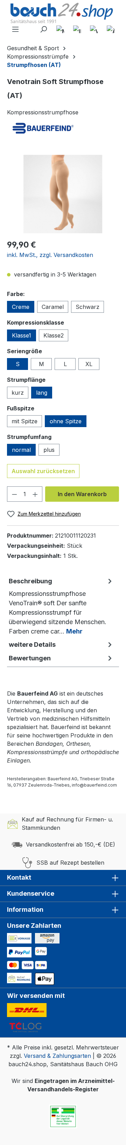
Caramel (53, 306)
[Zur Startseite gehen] (63, 13)
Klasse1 (21, 335)
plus (49, 449)
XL (88, 364)
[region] (63, 194)
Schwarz (87, 306)
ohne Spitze (66, 421)
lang (41, 392)
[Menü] (15, 29)
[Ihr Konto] (77, 29)
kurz (18, 392)
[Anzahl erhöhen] (35, 494)
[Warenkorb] (93, 29)
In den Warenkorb (82, 494)
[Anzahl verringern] (14, 494)
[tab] (61, 606)
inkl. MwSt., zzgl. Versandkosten (50, 254)
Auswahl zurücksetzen (43, 471)
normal (21, 449)
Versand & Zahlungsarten (57, 1055)
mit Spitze (24, 421)
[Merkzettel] (60, 29)
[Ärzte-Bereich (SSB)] (110, 29)
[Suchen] (43, 29)
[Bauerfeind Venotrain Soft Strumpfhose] (62, 194)
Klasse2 (53, 335)
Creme (20, 306)
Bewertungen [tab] (30, 658)
